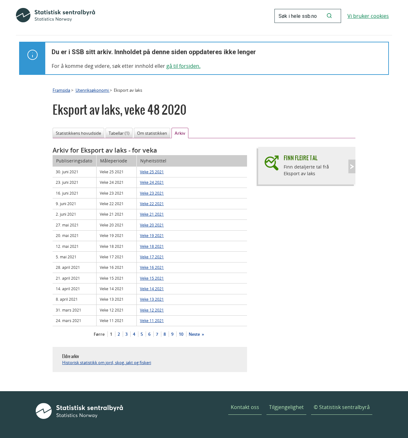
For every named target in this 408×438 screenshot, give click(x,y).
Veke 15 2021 (152, 278)
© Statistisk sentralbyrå (342, 407)
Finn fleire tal (300, 158)
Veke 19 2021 (152, 235)
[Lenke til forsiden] (55, 16)
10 (181, 334)
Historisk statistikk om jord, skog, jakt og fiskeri (106, 362)
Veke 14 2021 (152, 288)
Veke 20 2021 (152, 224)
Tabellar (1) (119, 133)
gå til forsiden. (183, 65)
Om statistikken (152, 133)
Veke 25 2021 (152, 171)
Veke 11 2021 (152, 320)
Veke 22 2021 (152, 203)
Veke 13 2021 (152, 299)
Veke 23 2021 (152, 193)
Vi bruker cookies (368, 15)
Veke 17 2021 (152, 256)
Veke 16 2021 (152, 267)
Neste (195, 334)
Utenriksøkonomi (93, 90)
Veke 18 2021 (152, 246)
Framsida (61, 90)
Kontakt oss (245, 407)
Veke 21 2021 (152, 214)
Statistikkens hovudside (78, 133)
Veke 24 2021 (152, 182)
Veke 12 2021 (152, 309)
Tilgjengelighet (286, 407)
